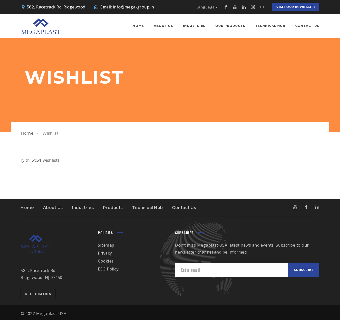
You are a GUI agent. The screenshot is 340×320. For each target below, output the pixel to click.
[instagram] (252, 7)
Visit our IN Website (295, 7)
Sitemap (106, 245)
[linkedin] (243, 7)
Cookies (106, 261)
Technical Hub (147, 207)
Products (113, 207)
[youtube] (234, 7)
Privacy (105, 253)
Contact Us (184, 207)
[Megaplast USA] (40, 26)
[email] (261, 7)
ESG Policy (108, 269)
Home (27, 133)
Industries (83, 207)
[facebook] (226, 7)
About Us (53, 207)
